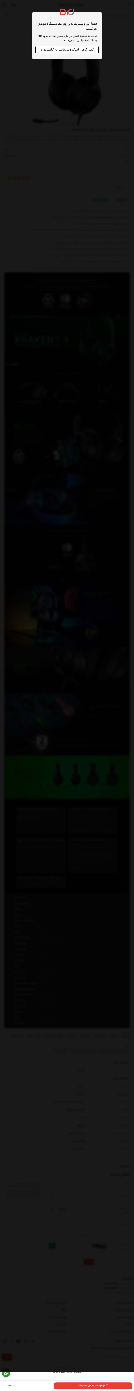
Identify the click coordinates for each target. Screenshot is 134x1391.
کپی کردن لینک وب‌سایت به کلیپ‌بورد (67, 49)
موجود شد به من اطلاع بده (92, 1386)
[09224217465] (6, 1372)
